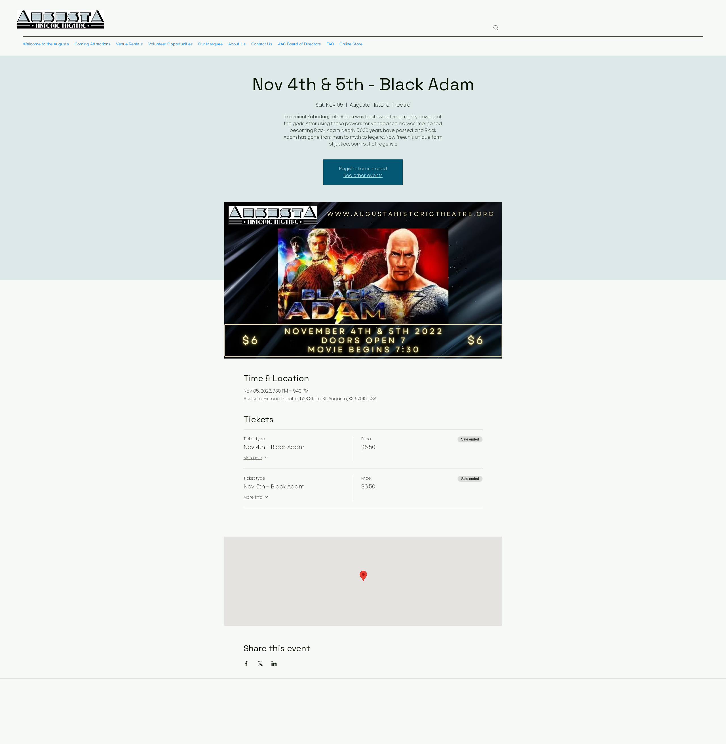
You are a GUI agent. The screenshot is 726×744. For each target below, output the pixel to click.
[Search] (496, 28)
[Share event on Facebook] (246, 663)
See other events (363, 175)
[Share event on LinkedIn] (274, 663)
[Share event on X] (260, 663)
